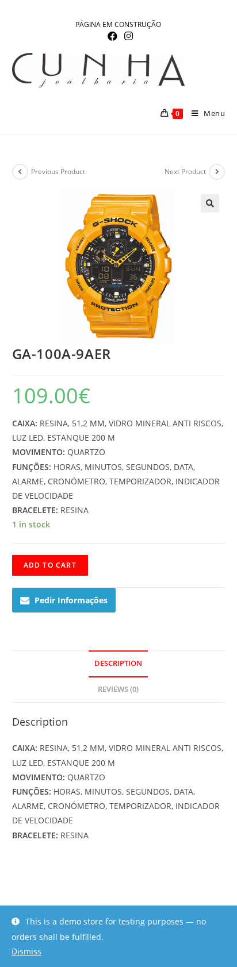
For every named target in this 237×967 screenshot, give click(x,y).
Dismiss (26, 951)
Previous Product (58, 171)
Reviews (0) (118, 689)
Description (118, 663)
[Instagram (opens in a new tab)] (127, 36)
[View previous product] (20, 172)
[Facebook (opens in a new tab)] (112, 36)
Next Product (185, 171)
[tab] (118, 664)
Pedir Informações (71, 600)
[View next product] (217, 172)
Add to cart (50, 565)
